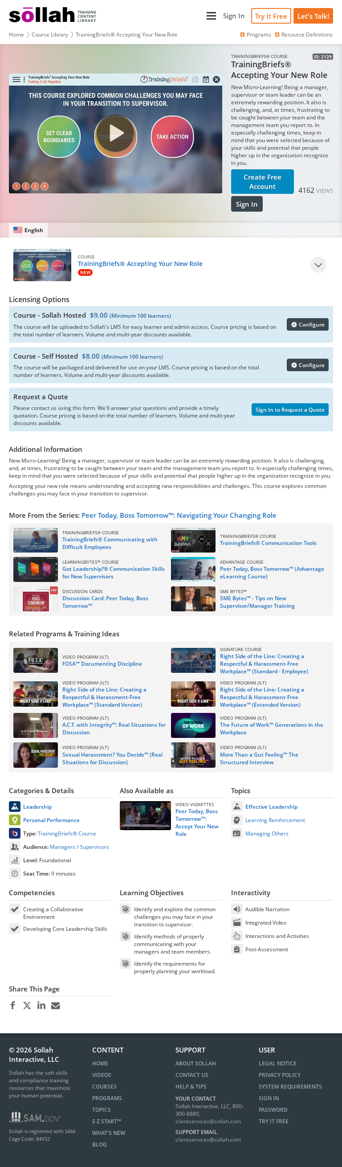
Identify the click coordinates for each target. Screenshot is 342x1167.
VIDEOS (101, 1075)
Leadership (37, 807)
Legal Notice (278, 1063)
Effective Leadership (271, 807)
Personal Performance (51, 820)
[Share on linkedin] (41, 1005)
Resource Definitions (307, 34)
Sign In (247, 204)
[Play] (318, 265)
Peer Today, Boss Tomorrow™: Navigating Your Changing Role (179, 515)
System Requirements (290, 1086)
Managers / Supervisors (79, 847)
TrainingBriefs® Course (67, 833)
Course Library (50, 34)
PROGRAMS (107, 1098)
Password (273, 1110)
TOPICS (101, 1110)
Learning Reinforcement (275, 820)
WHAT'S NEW (108, 1133)
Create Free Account (262, 181)
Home (16, 34)
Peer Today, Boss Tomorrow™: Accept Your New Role (197, 822)
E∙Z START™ (106, 1121)
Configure (311, 324)
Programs (259, 34)
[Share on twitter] (27, 1005)
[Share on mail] (55, 1005)
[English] (28, 230)
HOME (100, 1063)
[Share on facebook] (13, 1005)
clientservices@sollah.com (208, 1121)
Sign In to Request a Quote (290, 410)
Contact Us (191, 1075)
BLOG (99, 1144)
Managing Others (267, 833)
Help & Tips (191, 1086)
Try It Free (271, 16)
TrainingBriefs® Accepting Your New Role (127, 34)
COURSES (104, 1086)
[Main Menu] (160, 16)
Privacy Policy (280, 1075)
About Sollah (195, 1063)
